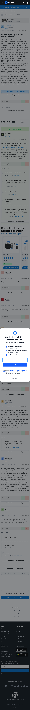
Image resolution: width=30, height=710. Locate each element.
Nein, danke (15, 378)
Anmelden (15, 365)
